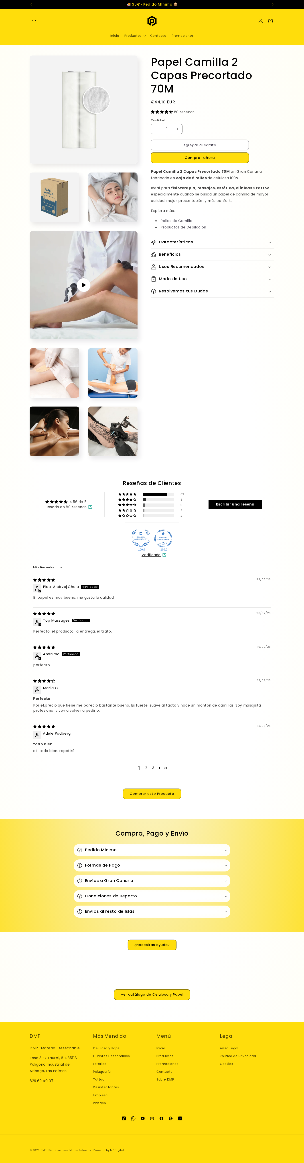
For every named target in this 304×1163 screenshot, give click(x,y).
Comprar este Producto (152, 793)
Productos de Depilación (183, 227)
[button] (34, 21)
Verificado (151, 555)
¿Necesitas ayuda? (152, 944)
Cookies (226, 1064)
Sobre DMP (165, 1079)
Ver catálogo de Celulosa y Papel (152, 994)
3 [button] (153, 768)
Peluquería (102, 1071)
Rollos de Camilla (176, 220)
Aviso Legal (229, 1048)
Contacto (164, 1071)
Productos (164, 1056)
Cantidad (158, 120)
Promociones (167, 1064)
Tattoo (99, 1079)
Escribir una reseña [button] (235, 504)
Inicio (160, 1048)
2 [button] (146, 768)
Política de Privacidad (238, 1056)
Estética (100, 1064)
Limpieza (100, 1095)
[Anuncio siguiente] (273, 4)
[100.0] (141, 538)
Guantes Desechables (111, 1056)
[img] (44, 580)
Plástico (99, 1103)
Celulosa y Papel (107, 1048)
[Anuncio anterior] (31, 4)
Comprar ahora (200, 157)
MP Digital (117, 1150)
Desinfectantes (106, 1087)
